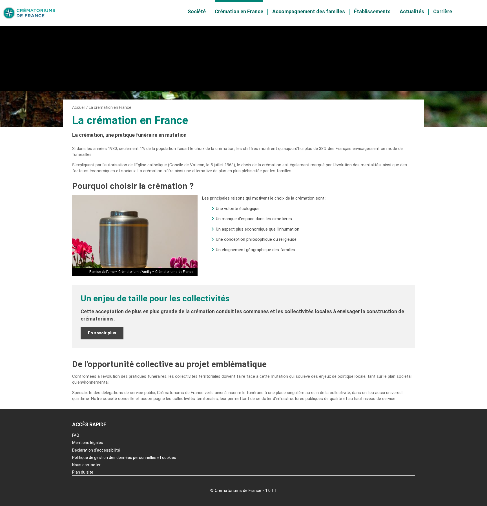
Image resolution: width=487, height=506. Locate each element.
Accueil (78, 107)
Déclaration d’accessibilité (96, 450)
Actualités (412, 11)
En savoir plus (102, 332)
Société (197, 11)
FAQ (75, 435)
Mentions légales (87, 442)
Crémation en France (239, 11)
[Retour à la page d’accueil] (29, 13)
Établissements (372, 11)
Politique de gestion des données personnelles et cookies (124, 457)
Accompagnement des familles (308, 11)
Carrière (442, 11)
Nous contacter (86, 465)
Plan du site (82, 472)
